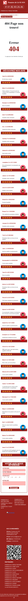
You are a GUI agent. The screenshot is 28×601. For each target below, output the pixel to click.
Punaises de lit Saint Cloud (12, 566)
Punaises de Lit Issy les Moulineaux (14, 570)
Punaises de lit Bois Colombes (13, 581)
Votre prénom (6, 472)
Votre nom (5, 468)
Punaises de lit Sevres (11, 583)
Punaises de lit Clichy (10, 572)
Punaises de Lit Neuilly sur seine (9, 10)
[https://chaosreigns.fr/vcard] (14, 552)
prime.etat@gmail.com (16, 536)
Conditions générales (20, 504)
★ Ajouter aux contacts (11, 587)
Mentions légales (19, 502)
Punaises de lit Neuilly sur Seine (13, 564)
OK (14, 597)
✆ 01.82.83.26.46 (14, 7)
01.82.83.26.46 (17, 539)
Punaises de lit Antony (11, 576)
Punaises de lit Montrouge (12, 574)
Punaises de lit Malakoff (11, 579)
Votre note (5, 476)
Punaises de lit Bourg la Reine (12, 585)
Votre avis (5, 480)
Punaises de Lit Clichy (10, 568)
